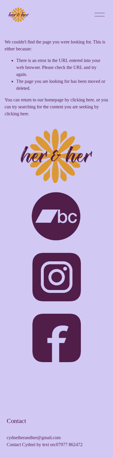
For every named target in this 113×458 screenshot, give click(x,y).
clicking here (82, 99)
